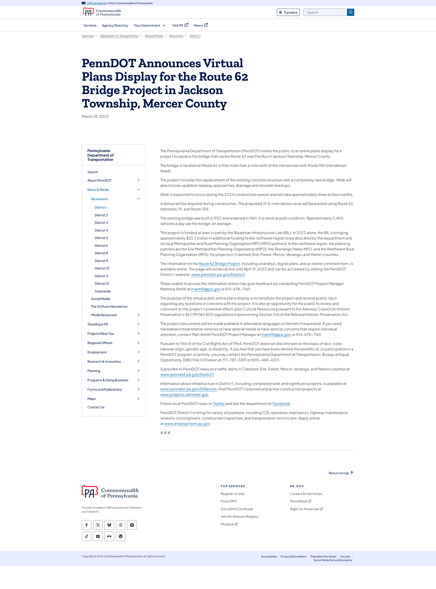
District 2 (101, 215)
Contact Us (95, 407)
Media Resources (104, 315)
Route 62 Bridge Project (219, 263)
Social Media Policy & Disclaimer (333, 560)
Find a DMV (229, 501)
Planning (93, 371)
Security (345, 556)
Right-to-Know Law (304, 509)
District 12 (102, 283)
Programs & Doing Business (107, 380)
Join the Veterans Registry (240, 516)
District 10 (102, 268)
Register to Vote (233, 494)
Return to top (339, 473)
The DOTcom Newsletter (109, 306)
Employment (97, 352)
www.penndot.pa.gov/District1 (218, 274)
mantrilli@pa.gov (205, 289)
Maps (91, 399)
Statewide (103, 291)
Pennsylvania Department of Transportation (100, 155)
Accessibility (269, 556)
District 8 (101, 253)
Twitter (219, 403)
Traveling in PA (97, 324)
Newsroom (99, 199)
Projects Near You (100, 333)
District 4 (101, 230)
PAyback (227, 524)
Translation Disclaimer (323, 556)
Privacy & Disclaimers (294, 556)
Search (92, 172)
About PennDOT (99, 180)
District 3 (101, 222)
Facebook (281, 403)
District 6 (101, 245)
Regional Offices (99, 343)
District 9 (101, 261)
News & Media (98, 190)
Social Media (100, 299)
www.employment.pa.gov (187, 423)
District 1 (101, 207)
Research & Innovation (104, 361)
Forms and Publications (104, 389)
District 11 (101, 276)
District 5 (101, 238)
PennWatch (298, 501)
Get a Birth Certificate (237, 509)
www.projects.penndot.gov (184, 394)
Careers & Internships (306, 494)
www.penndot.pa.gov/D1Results (188, 389)
